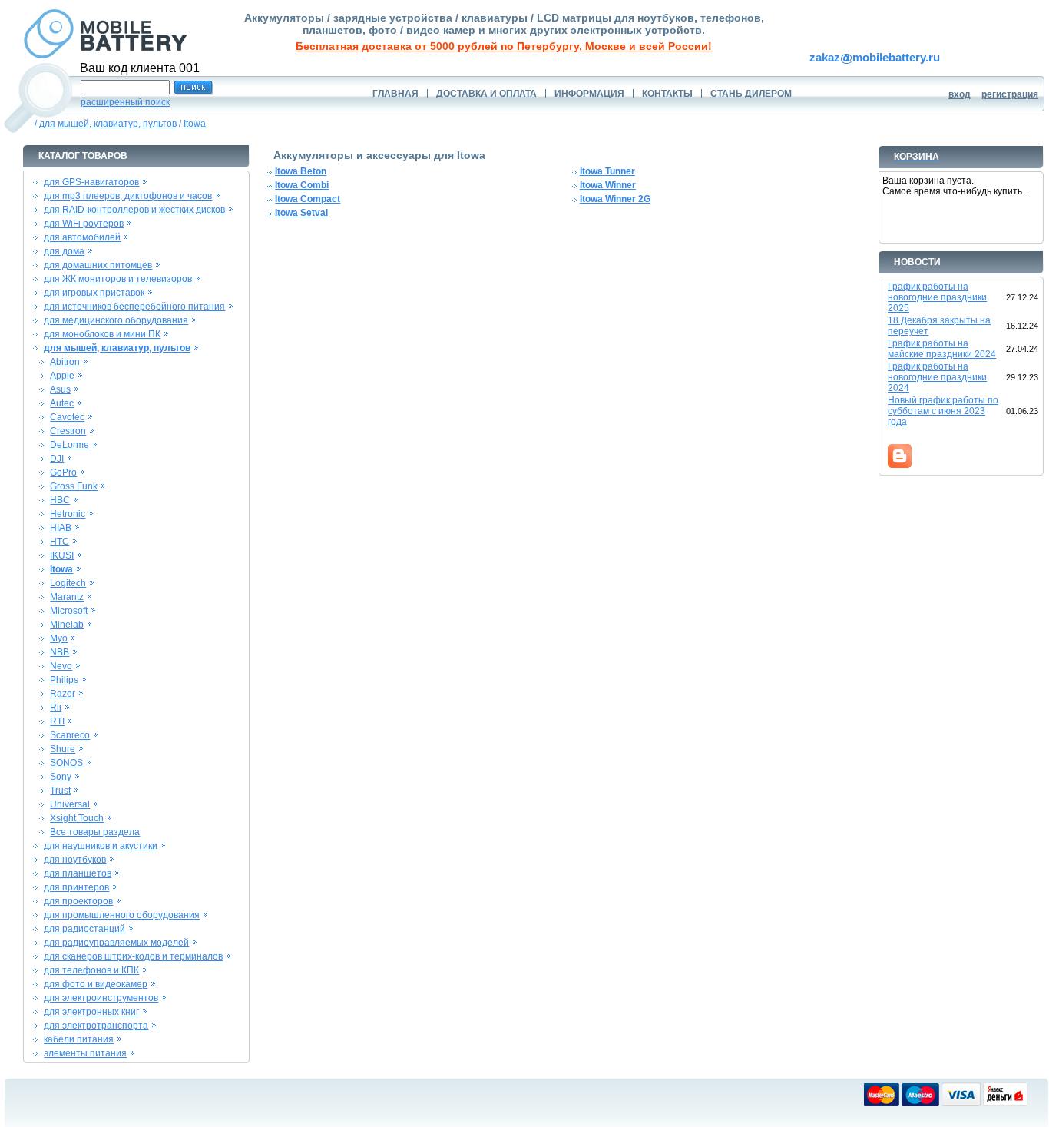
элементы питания (85, 1053)
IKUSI (62, 555)
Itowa (195, 123)
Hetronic (67, 514)
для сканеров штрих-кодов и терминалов (133, 956)
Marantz (67, 597)
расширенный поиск (125, 102)
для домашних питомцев (98, 265)
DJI (57, 458)
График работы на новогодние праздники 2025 (937, 297)
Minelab (67, 624)
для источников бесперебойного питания (134, 306)
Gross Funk (74, 486)
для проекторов (78, 901)
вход (959, 94)
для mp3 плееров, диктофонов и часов (128, 196)
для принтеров (76, 887)
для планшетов (77, 873)
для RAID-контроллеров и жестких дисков (134, 209)
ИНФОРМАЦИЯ (589, 93)
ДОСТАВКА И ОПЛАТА (486, 93)
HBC (60, 500)
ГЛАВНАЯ (395, 93)
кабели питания (79, 1039)
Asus (60, 389)
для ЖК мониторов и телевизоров (118, 278)
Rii (55, 707)
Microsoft (69, 610)
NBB (59, 652)
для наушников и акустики (100, 845)
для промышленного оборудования (122, 915)
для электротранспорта (96, 1025)
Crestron (68, 431)
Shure (62, 749)
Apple (62, 375)
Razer (62, 693)
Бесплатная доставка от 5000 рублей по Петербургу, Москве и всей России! (504, 46)
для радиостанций (84, 928)
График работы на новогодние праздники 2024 (937, 377)
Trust (60, 790)
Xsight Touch (77, 818)
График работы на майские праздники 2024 (942, 349)
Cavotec (67, 417)
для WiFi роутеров (84, 223)
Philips (64, 680)
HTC (59, 541)
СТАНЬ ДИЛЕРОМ (751, 93)
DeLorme (69, 444)
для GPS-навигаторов (91, 182)
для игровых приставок (94, 292)
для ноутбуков (75, 859)
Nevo (61, 666)
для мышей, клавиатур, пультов (108, 123)
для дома (64, 251)
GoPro (63, 472)
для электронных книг (91, 1011)
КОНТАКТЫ (667, 93)
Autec (62, 403)
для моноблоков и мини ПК (102, 334)
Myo (59, 638)
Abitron (65, 361)
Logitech (68, 583)
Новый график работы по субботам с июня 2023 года (943, 411)
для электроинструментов (101, 998)
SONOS (66, 762)
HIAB (60, 527)
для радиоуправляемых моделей (116, 942)
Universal (70, 804)
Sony (60, 776)
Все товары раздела (95, 832)
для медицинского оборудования (116, 320)
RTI (57, 721)
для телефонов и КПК (91, 970)
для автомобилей (82, 237)
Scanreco (70, 735)
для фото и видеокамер (95, 984)
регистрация (1009, 94)
